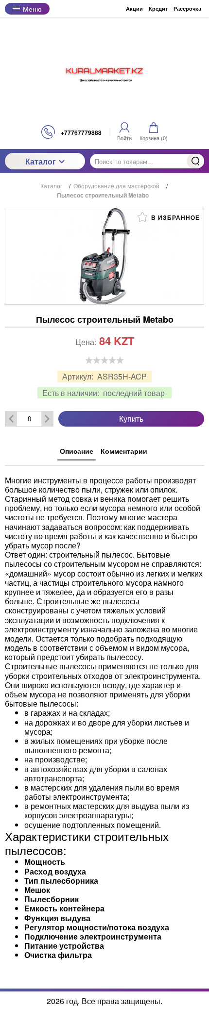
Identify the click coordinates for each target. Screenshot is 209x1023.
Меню (32, 9)
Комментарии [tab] (124, 451)
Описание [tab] (76, 451)
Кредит (158, 8)
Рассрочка (187, 8)
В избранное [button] (174, 217)
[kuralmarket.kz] (104, 71)
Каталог (40, 161)
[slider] (104, 360)
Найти (195, 161)
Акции (134, 8)
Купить (131, 418)
